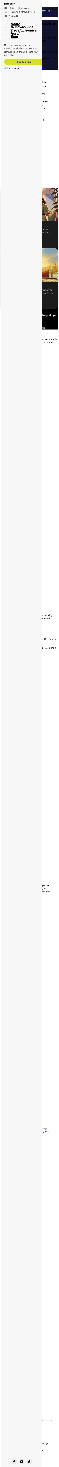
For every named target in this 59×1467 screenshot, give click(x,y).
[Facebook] (14, 1461)
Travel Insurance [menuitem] (24, 30)
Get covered (47, 13)
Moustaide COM (42, 1132)
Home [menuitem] (15, 23)
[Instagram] (21, 1461)
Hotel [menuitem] (15, 33)
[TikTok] (29, 1461)
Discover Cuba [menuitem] (22, 27)
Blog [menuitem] (14, 36)
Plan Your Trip (24, 61)
